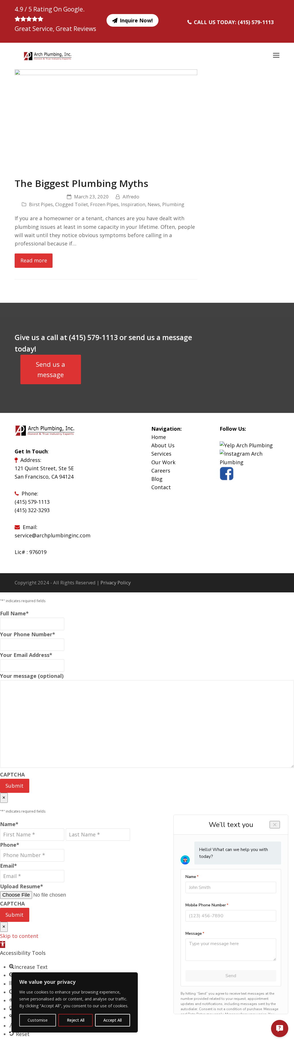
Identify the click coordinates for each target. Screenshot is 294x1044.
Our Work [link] (163, 462)
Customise (38, 1020)
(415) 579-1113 (32, 501)
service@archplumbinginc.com (52, 535)
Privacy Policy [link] (115, 582)
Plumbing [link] (173, 204)
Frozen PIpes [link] (104, 204)
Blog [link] (157, 478)
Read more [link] (33, 260)
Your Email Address (26, 654)
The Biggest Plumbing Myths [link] (81, 183)
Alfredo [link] (131, 196)
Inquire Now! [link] (136, 20)
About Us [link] (163, 445)
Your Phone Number (27, 634)
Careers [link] (160, 470)
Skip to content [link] (19, 935)
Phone (9, 844)
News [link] (154, 204)
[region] (74, 1002)
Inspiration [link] (133, 204)
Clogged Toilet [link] (71, 204)
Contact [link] (161, 487)
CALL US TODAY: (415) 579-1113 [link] (234, 22)
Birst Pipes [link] (41, 204)
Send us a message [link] (50, 369)
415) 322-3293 (33, 510)
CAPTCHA (12, 774)
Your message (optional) (31, 675)
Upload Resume (21, 886)
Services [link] (161, 453)
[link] (43, 55)
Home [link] (158, 437)
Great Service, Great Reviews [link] (55, 29)
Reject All (75, 1020)
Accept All (112, 1020)
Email (8, 865)
